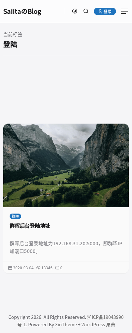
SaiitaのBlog (22, 11)
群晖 (15, 216)
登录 (107, 11)
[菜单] (122, 11)
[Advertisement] (66, 89)
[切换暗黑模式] (74, 11)
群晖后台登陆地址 (30, 225)
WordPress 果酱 (98, 324)
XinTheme (66, 324)
